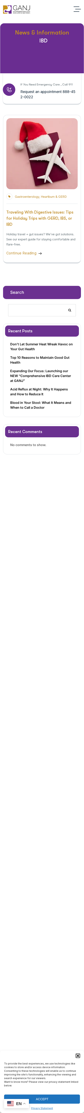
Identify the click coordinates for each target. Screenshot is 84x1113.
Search (17, 292)
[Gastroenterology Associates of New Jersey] (17, 9)
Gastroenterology (27, 197)
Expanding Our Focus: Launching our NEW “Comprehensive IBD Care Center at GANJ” (40, 376)
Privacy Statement (42, 1108)
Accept (42, 1099)
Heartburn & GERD (54, 197)
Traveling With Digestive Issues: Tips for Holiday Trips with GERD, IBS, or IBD (39, 218)
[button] (78, 1056)
